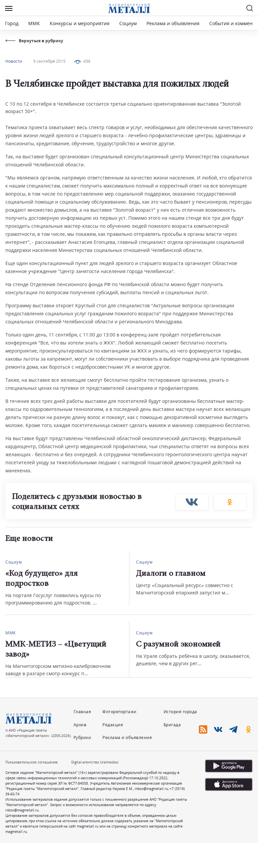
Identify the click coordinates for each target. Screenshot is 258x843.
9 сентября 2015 (49, 61)
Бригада (172, 725)
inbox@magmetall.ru (151, 788)
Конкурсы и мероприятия (80, 23)
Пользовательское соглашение (31, 762)
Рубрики (82, 737)
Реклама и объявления (173, 23)
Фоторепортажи (119, 712)
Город (11, 23)
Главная (82, 712)
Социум (128, 23)
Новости (13, 61)
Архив (80, 725)
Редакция (112, 725)
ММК (34, 23)
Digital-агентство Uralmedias (95, 762)
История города (180, 712)
